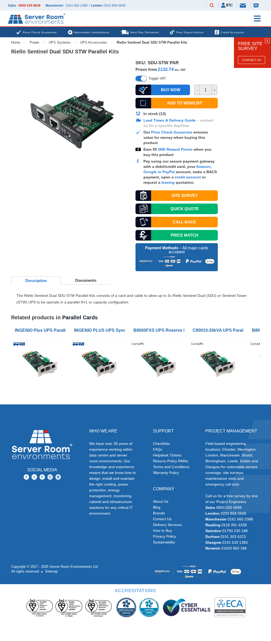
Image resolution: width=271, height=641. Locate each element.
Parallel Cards (80, 317)
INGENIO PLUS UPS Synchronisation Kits (100, 330)
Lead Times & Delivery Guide (169, 120)
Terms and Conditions (171, 467)
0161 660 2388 (77, 5)
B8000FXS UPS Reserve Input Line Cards (159, 330)
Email (243, 5)
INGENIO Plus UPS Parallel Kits (41, 330)
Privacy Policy (164, 536)
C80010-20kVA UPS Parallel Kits (219, 330)
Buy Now (170, 89)
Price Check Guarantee (171, 132)
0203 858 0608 (114, 5)
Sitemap (51, 571)
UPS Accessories (93, 42)
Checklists (161, 443)
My (227, 5)
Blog (156, 507)
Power (34, 42)
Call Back (184, 222)
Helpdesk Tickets (167, 455)
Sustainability (164, 542)
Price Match (184, 235)
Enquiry (257, 5)
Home (15, 42)
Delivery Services (167, 525)
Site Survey (184, 195)
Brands (159, 513)
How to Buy (162, 530)
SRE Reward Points (176, 149)
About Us (160, 501)
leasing (168, 182)
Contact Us (251, 60)
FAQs (157, 449)
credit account (188, 177)
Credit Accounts (232, 32)
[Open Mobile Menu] (257, 18)
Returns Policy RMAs (170, 461)
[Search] (211, 5)
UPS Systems (60, 42)
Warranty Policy (166, 473)
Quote (184, 208)
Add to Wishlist (184, 103)
